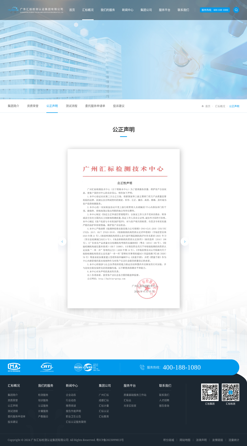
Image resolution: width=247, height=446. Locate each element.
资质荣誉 (32, 106)
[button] (62, 241)
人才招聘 (164, 400)
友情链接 (217, 440)
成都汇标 (104, 400)
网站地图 (185, 440)
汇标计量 (104, 405)
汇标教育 (104, 416)
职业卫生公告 (73, 416)
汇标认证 (104, 411)
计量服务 (43, 411)
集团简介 (13, 106)
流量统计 (234, 440)
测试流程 (71, 106)
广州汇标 (104, 394)
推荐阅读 (71, 405)
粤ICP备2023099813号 (110, 440)
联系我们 (183, 10)
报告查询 (164, 405)
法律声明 (201, 440)
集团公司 (146, 10)
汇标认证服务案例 (76, 421)
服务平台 (164, 10)
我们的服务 (108, 10)
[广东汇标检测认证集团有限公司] (35, 10)
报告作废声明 (73, 411)
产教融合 (43, 416)
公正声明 (52, 106)
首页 (72, 10)
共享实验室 (130, 405)
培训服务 (43, 400)
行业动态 (71, 400)
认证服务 (43, 405)
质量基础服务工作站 (135, 394)
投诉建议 (119, 106)
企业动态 (71, 394)
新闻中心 (127, 10)
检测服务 (43, 394)
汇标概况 (88, 10)
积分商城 (168, 440)
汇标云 (127, 400)
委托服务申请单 (95, 106)
